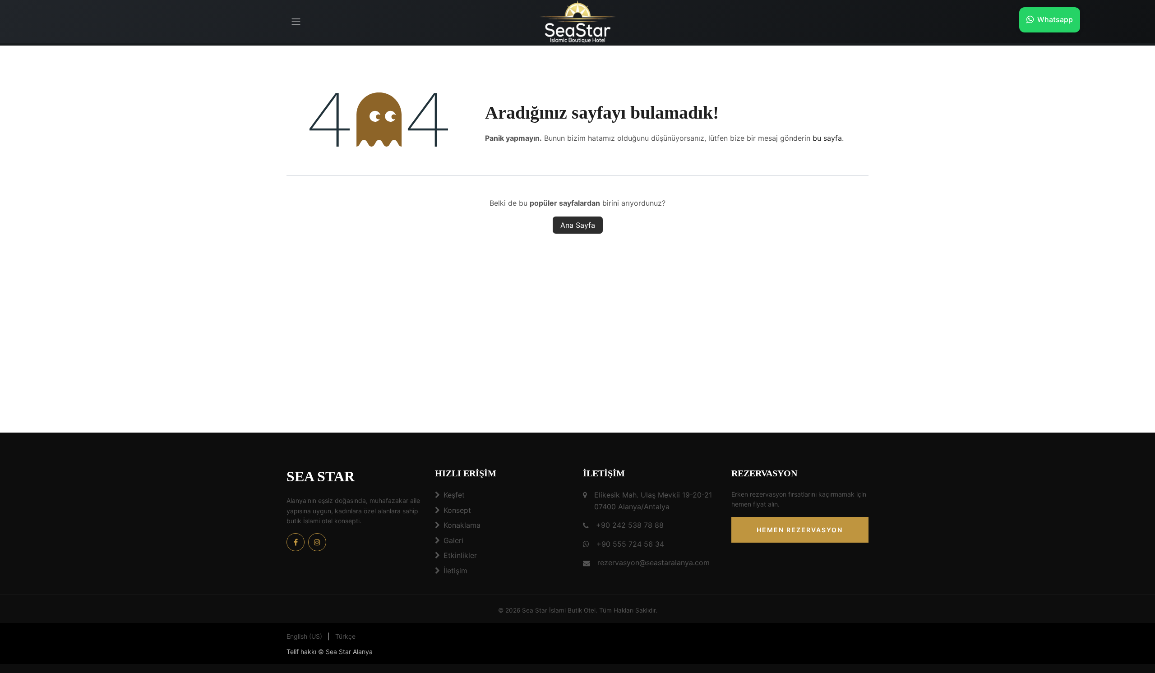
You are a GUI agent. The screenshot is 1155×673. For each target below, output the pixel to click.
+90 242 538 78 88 (630, 525)
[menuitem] (304, 636)
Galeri (453, 540)
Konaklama (462, 525)
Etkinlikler (460, 555)
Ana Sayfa (577, 225)
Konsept (457, 510)
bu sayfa (827, 138)
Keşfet (454, 494)
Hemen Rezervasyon (800, 530)
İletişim (455, 570)
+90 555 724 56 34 (630, 544)
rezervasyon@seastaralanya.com (653, 562)
